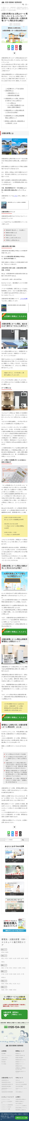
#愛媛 (10, 990)
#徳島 (2, 990)
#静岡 (26, 958)
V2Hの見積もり (19, 1092)
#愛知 (2, 962)
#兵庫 (6, 974)
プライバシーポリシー (6, 1055)
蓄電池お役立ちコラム (21, 1059)
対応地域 (3, 1061)
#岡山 (10, 983)
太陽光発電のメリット (13, 93)
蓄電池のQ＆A (19, 1066)
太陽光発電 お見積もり (21, 1099)
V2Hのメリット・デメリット (21, 1089)
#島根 (6, 983)
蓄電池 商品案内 (19, 1057)
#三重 (22, 974)
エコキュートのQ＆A (6, 1107)
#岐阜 (22, 958)
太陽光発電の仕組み (6, 1082)
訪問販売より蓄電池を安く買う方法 (21, 1068)
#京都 (10, 974)
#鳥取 (2, 983)
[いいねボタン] (14, 53)
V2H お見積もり (19, 1103)
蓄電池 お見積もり (20, 1101)
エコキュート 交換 (5, 1109)
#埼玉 (10, 968)
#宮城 (2, 952)
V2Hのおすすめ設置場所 (21, 1084)
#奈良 (18, 974)
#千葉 (6, 968)
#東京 (2, 968)
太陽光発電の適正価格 (13, 95)
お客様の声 (4, 1059)
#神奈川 (15, 968)
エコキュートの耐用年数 (7, 1104)
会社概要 (3, 1053)
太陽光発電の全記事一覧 (7, 1084)
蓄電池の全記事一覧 (20, 1055)
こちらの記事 (23, 298)
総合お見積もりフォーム (21, 1107)
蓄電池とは (18, 1053)
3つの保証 (3, 1063)
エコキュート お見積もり (21, 1105)
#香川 (6, 990)
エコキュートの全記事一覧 (7, 1102)
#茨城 (23, 968)
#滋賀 (14, 974)
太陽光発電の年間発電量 (7, 1092)
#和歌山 (3, 977)
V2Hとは (18, 1080)
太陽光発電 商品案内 (6, 1086)
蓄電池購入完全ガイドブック (21, 1072)
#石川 (6, 958)
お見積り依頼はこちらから (15, 316)
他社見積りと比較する (21, 1109)
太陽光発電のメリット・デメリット (7, 1089)
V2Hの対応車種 (19, 1086)
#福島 (6, 952)
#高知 (14, 990)
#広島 (14, 983)
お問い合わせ (4, 1057)
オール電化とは (11, 103)
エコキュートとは (5, 1099)
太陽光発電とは (9, 90)
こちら (16, 196)
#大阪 (2, 974)
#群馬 (19, 968)
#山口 (18, 983)
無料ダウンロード (21, 1117)
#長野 (18, 958)
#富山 (2, 958)
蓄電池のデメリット (20, 1063)
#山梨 (14, 958)
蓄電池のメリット (20, 1061)
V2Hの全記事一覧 (20, 1082)
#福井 (10, 958)
